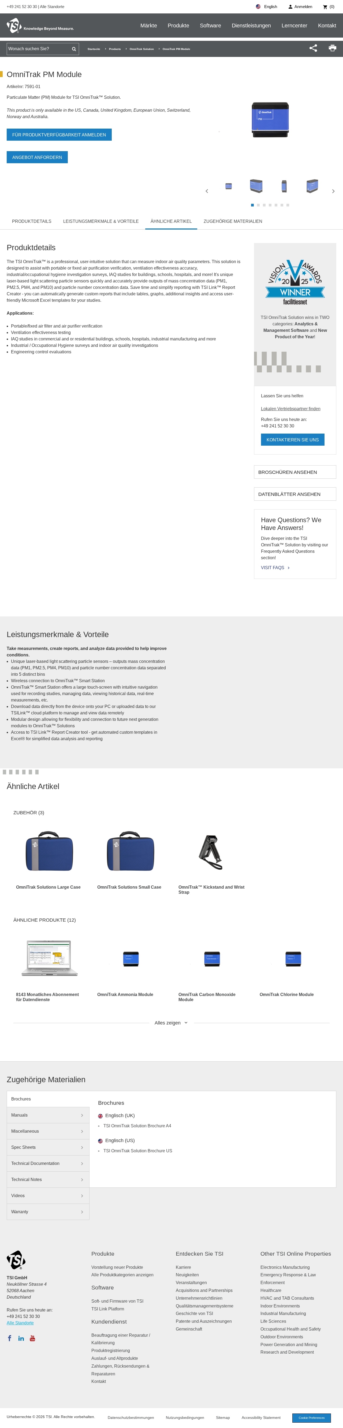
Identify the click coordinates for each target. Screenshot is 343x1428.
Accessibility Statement (261, 1417)
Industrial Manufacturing (283, 1313)
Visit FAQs (272, 568)
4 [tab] (270, 205)
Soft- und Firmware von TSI (117, 1301)
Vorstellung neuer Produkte (117, 1267)
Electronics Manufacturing (285, 1267)
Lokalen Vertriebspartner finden (290, 408)
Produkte (178, 25)
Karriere (183, 1267)
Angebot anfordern (37, 157)
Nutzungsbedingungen (185, 1417)
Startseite (94, 49)
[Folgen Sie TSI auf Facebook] (10, 1338)
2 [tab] (258, 205)
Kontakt (327, 25)
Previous (206, 191)
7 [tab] (287, 205)
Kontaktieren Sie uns (293, 440)
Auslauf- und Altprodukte (114, 1358)
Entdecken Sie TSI (199, 1254)
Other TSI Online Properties (295, 1254)
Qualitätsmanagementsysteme (204, 1306)
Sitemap (223, 1417)
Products (115, 49)
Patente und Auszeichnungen (204, 1321)
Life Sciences (273, 1321)
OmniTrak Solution (142, 49)
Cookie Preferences (312, 1417)
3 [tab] (264, 205)
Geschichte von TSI (194, 1313)
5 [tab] (276, 205)
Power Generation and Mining (288, 1344)
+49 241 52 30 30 (22, 6)
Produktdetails (31, 221)
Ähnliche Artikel (171, 221)
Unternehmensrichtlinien (199, 1298)
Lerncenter (294, 25)
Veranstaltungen (191, 1282)
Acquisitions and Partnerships (204, 1290)
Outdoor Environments (281, 1337)
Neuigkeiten (187, 1275)
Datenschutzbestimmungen (131, 1417)
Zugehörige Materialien (233, 221)
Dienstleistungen (251, 25)
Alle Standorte (52, 6)
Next (333, 191)
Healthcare (270, 1290)
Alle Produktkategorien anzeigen (122, 1275)
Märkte (148, 25)
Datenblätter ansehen (289, 494)
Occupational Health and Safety (290, 1329)
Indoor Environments (280, 1306)
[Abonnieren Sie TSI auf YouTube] (32, 1338)
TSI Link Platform (107, 1309)
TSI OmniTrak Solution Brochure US (137, 1151)
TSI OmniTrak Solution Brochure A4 (137, 1126)
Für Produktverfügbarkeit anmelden (59, 135)
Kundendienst (109, 1321)
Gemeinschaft (189, 1329)
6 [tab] (282, 205)
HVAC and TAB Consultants (287, 1298)
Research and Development (287, 1352)
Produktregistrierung (110, 1350)
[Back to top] (336, 1421)
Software (210, 25)
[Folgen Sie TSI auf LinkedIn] (21, 1338)
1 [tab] (252, 205)
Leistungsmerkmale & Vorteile (101, 221)
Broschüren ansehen (287, 472)
